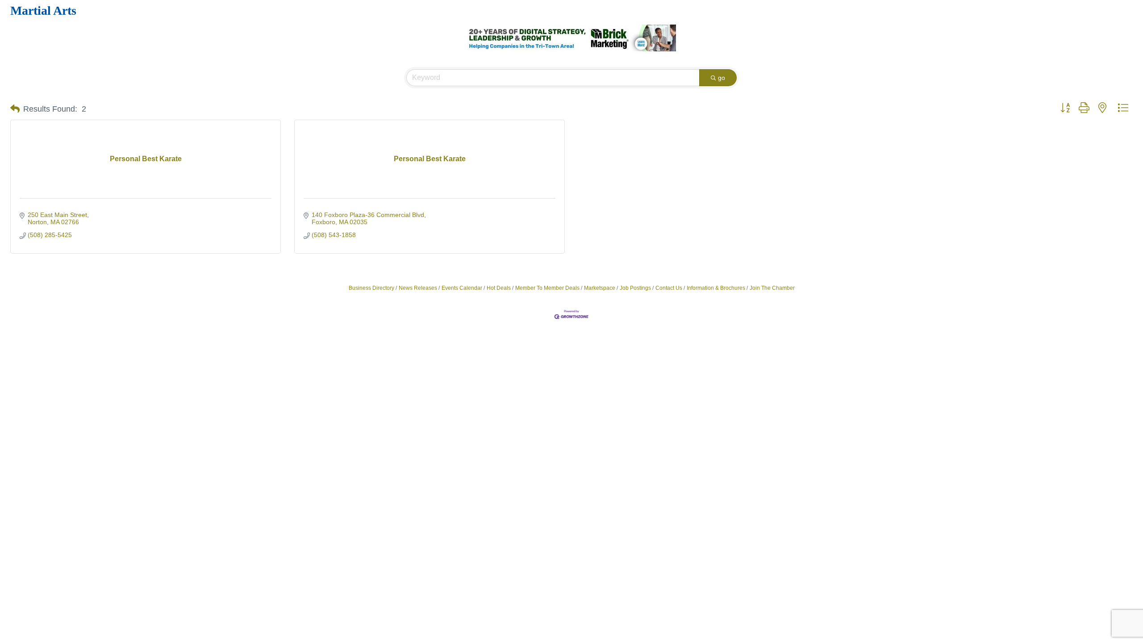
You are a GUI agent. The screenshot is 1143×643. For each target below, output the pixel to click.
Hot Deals (499, 288)
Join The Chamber (772, 288)
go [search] (721, 77)
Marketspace (599, 288)
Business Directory (371, 288)
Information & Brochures (716, 288)
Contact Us (668, 288)
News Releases (418, 288)
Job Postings (635, 288)
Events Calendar (462, 288)
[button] (15, 109)
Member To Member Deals (547, 288)
